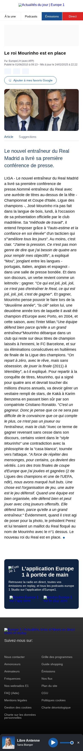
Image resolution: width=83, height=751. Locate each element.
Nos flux (47, 678)
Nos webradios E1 (16, 685)
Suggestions (27, 137)
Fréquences (12, 678)
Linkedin (43, 648)
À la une (10, 16)
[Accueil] (41, 5)
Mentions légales (15, 700)
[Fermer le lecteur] (78, 742)
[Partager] (7, 71)
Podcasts (31, 16)
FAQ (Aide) (11, 693)
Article (8, 137)
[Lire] (53, 742)
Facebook (21, 648)
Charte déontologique (56, 707)
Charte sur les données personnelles (20, 716)
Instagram (14, 648)
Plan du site (49, 685)
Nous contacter (14, 657)
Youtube (28, 648)
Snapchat (36, 648)
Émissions (52, 16)
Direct (73, 16)
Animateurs (12, 671)
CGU (45, 693)
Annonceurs (12, 664)
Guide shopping (52, 664)
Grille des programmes (57, 657)
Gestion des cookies (17, 707)
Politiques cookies (54, 700)
